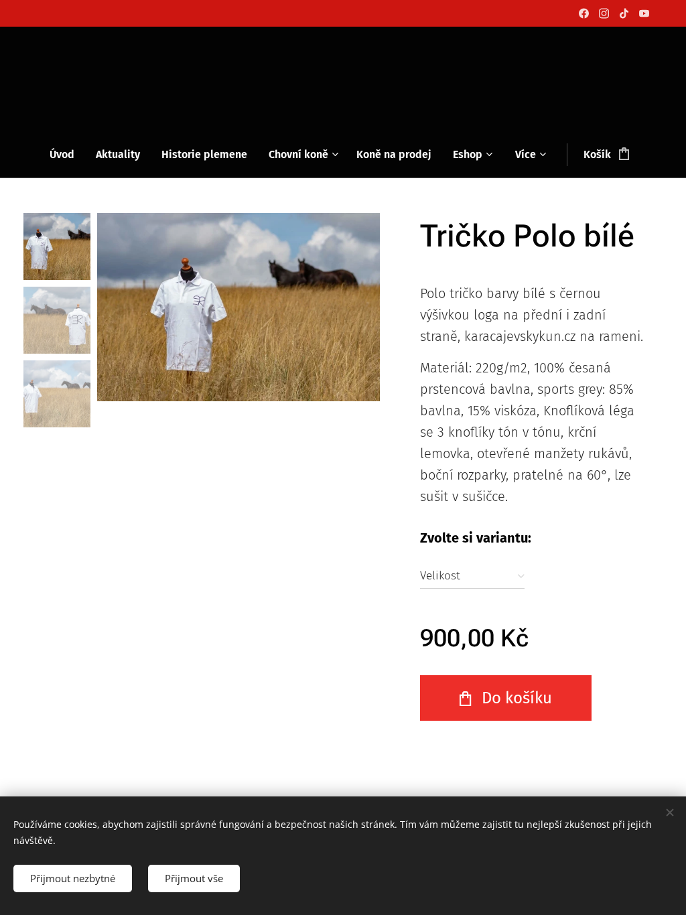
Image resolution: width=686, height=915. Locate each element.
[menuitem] (67, 154)
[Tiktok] (624, 13)
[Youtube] (644, 13)
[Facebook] (583, 13)
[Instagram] (604, 13)
